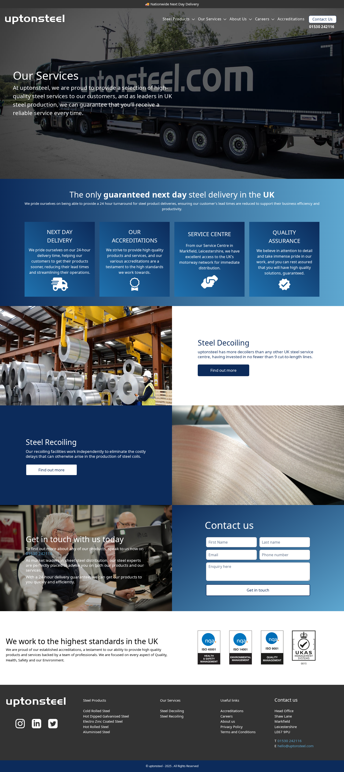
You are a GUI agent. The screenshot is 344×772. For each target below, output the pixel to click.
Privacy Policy (231, 726)
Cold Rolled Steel (96, 710)
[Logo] (35, 20)
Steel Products (176, 19)
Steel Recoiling (171, 716)
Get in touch (258, 590)
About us (238, 19)
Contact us (322, 19)
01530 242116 (321, 26)
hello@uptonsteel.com (296, 745)
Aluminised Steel (96, 731)
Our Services (210, 19)
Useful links (229, 700)
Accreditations (291, 19)
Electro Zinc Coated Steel (103, 721)
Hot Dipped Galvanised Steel (106, 716)
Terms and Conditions (238, 731)
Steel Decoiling (172, 710)
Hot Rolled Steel (96, 726)
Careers (262, 19)
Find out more (223, 370)
